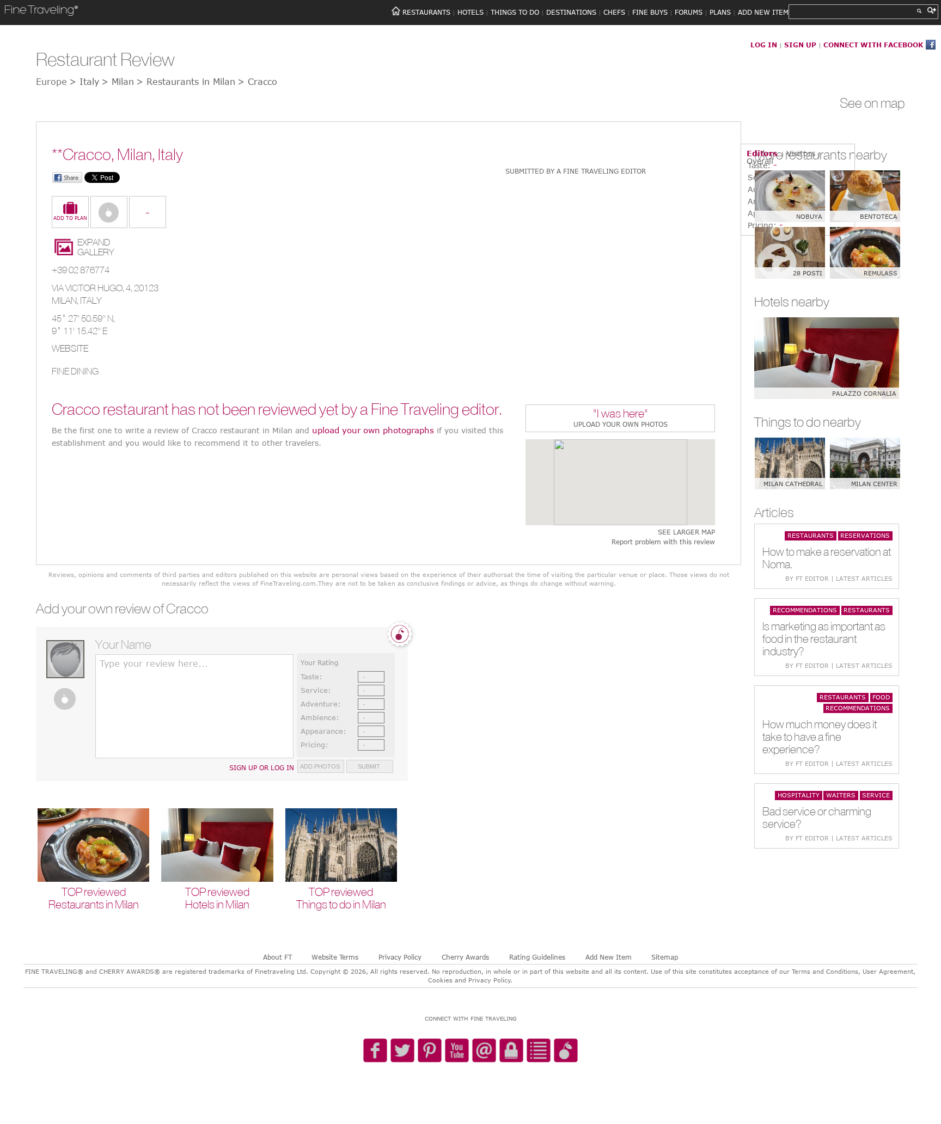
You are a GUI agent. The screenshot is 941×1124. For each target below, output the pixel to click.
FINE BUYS (650, 12)
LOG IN (763, 44)
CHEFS (614, 12)
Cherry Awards (465, 957)
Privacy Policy (399, 957)
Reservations (865, 535)
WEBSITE (70, 348)
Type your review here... (154, 663)
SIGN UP (800, 44)
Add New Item (608, 957)
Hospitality (799, 795)
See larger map (686, 532)
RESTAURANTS (426, 12)
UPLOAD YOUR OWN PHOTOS (620, 424)
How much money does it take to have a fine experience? (819, 736)
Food (881, 697)
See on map (872, 102)
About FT (277, 957)
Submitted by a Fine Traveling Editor (575, 171)
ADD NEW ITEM (763, 12)
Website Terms (334, 957)
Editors (762, 153)
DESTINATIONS (571, 12)
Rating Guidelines (537, 957)
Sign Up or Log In (261, 767)
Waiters (841, 795)
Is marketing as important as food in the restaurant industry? (823, 638)
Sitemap (664, 957)
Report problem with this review (663, 541)
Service (876, 795)
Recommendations (805, 609)
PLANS (720, 12)
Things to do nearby (807, 421)
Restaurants (810, 535)
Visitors (800, 153)
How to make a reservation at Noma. (826, 558)
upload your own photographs (373, 430)
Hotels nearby (791, 301)
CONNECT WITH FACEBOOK (873, 44)
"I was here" (620, 414)
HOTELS (470, 12)
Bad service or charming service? (816, 817)
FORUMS (688, 12)
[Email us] (484, 1051)
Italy (91, 300)
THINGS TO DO (515, 12)
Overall (760, 160)
